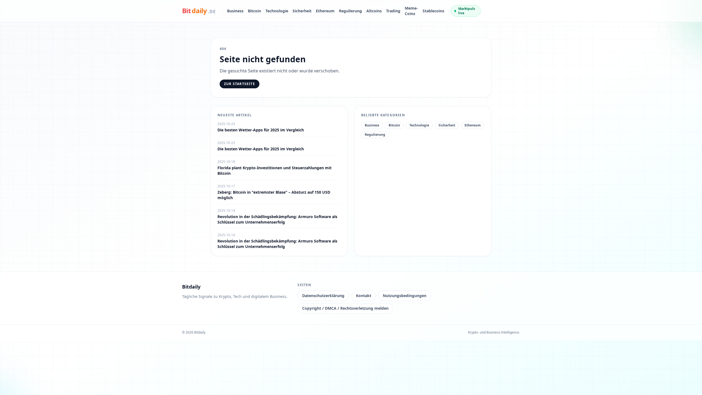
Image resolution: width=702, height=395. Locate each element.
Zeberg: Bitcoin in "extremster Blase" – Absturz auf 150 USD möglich (273, 195)
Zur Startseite (239, 83)
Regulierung (350, 10)
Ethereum (325, 10)
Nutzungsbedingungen (404, 295)
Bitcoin (254, 10)
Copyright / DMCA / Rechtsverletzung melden (345, 308)
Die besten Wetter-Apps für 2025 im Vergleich (260, 129)
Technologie (276, 10)
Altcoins (374, 10)
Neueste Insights (496, 10)
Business (235, 10)
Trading (393, 10)
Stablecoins (433, 10)
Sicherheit (302, 10)
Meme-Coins (411, 10)
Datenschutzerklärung (323, 295)
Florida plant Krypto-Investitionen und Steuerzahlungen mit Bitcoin (274, 170)
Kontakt (363, 295)
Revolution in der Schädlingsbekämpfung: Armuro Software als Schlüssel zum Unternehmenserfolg (277, 219)
